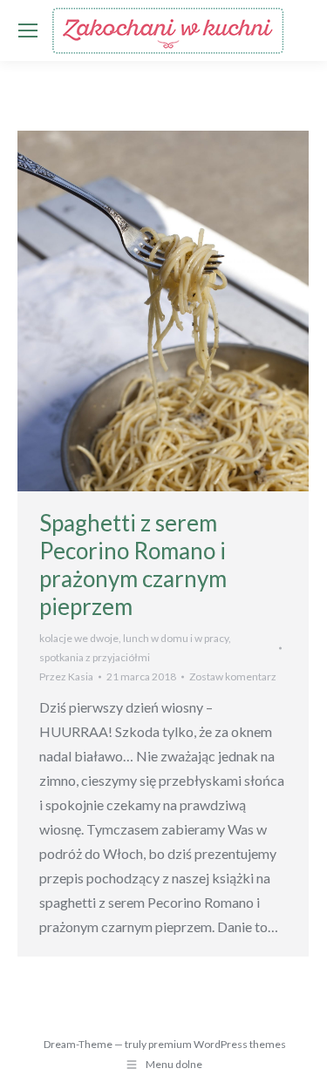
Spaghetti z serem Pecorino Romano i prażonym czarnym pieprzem (133, 564)
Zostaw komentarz (232, 676)
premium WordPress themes (217, 1044)
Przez (66, 676)
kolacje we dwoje (79, 638)
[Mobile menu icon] (27, 30)
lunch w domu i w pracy (175, 638)
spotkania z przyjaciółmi (94, 657)
